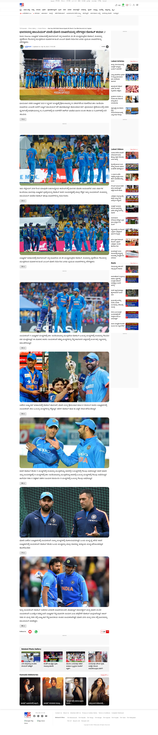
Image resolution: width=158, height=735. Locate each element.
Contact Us (58, 713)
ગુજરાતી (74, 1)
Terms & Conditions (104, 713)
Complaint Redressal (118, 713)
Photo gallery (32, 28)
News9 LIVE (76, 721)
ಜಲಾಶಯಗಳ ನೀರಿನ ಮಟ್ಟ (74, 13)
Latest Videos (117, 149)
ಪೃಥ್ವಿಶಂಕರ (28, 47)
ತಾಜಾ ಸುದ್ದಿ (26, 10)
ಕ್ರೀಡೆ (59, 10)
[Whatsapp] (123, 5)
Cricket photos (41, 28)
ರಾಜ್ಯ (33, 10)
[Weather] (116, 5)
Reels (113, 263)
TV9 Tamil (122, 718)
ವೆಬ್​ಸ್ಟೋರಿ (86, 13)
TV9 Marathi (82, 718)
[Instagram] (42, 716)
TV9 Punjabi (114, 718)
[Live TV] (126, 5)
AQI (119, 5)
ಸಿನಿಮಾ (38, 10)
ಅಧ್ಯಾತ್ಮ (95, 10)
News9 (52, 1)
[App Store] (42, 722)
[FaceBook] (34, 716)
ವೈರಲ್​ (90, 10)
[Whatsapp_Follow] (36, 631)
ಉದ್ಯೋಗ (116, 13)
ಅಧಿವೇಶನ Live (27, 13)
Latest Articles (117, 61)
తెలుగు (63, 1)
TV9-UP (104, 1)
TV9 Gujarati (106, 718)
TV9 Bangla (98, 718)
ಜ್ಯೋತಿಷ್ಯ (107, 10)
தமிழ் (88, 1)
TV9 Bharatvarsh (72, 718)
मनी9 (99, 1)
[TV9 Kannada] (22, 5)
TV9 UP (69, 721)
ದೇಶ (64, 10)
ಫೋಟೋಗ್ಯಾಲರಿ (52, 10)
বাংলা (79, 1)
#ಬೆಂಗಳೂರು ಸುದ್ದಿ (95, 13)
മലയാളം (94, 1)
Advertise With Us (75, 713)
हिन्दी (58, 1)
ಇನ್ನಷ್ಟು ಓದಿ (104, 675)
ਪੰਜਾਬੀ (83, 1)
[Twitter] (38, 716)
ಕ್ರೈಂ (113, 10)
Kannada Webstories (29, 675)
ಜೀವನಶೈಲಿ (76, 10)
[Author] (22, 47)
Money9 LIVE (85, 721)
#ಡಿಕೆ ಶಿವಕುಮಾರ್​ (60, 13)
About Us (66, 713)
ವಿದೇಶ (69, 10)
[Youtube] (30, 631)
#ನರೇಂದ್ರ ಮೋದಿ (107, 13)
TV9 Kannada (23, 28)
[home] (21, 10)
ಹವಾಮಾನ (44, 13)
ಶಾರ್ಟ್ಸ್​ (51, 13)
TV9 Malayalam (131, 718)
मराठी (68, 1)
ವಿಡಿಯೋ (37, 13)
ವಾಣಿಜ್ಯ (101, 10)
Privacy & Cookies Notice (89, 713)
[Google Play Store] (29, 722)
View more (133, 61)
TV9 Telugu (90, 718)
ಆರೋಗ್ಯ (83, 10)
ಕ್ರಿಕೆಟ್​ (44, 10)
